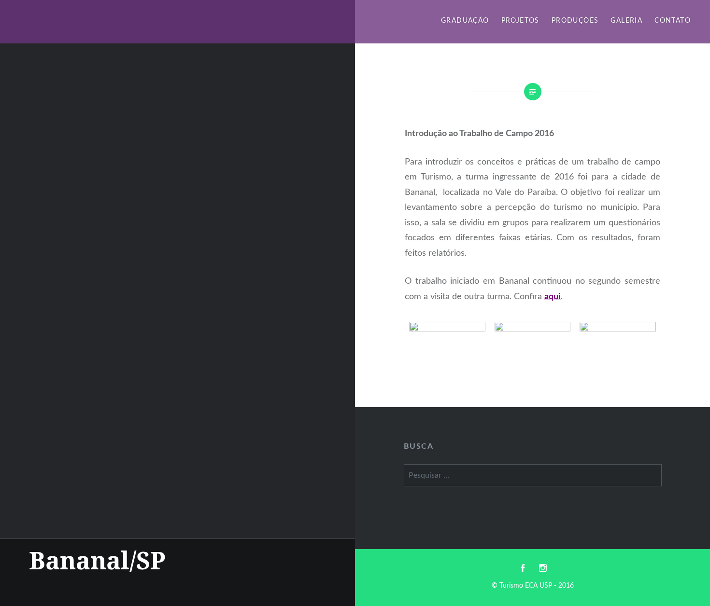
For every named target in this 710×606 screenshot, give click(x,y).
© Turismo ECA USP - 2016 (533, 585)
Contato (672, 20)
